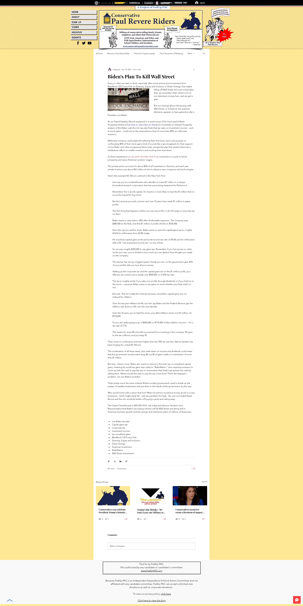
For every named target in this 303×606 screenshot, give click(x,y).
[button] (204, 53)
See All (204, 482)
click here (166, 593)
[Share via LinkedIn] (120, 461)
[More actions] (193, 69)
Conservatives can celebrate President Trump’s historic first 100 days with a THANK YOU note (112, 511)
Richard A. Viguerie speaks (144, 53)
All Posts (99, 53)
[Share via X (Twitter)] (115, 461)
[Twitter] (83, 43)
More (190, 53)
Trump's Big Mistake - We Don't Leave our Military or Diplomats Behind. (150, 511)
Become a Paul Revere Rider (118, 53)
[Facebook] (78, 43)
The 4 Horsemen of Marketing (171, 53)
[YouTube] (89, 43)
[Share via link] (126, 461)
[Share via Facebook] (109, 461)
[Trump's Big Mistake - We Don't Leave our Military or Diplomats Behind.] (151, 495)
